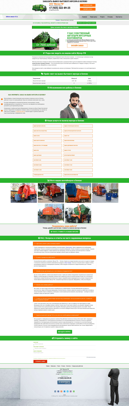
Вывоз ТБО (66, 135)
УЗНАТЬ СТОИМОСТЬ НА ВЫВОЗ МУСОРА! (65, 232)
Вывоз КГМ (36, 150)
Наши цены (93, 17)
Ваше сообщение (37, 351)
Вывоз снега (37, 135)
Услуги (102, 17)
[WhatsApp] (74, 391)
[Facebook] (58, 391)
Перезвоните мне (87, 5)
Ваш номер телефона (38, 346)
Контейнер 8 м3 (37, 160)
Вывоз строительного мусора (71, 126)
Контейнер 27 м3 (68, 165)
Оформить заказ (87, 9)
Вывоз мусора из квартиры (40, 130)
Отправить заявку (40, 361)
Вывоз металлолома (69, 140)
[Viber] (70, 391)
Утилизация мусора (38, 174)
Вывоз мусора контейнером (71, 174)
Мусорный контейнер (69, 155)
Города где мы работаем (77, 366)
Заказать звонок (82, 22)
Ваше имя (35, 342)
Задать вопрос (91, 22)
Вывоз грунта (67, 150)
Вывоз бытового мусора (39, 126)
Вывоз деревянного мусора (71, 145)
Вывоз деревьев (37, 155)
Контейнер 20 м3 (37, 165)
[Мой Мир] (64, 391)
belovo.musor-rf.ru (12, 16)
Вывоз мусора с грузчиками (40, 145)
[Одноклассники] (61, 391)
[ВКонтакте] (55, 391)
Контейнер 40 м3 (68, 169)
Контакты (119, 17)
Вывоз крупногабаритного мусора (72, 130)
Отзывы (110, 17)
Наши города (67, 262)
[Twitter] (67, 391)
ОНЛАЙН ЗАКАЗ (77, 45)
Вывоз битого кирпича (39, 140)
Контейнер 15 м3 (68, 160)
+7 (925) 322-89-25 (59, 7)
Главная (84, 17)
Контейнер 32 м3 (37, 169)
